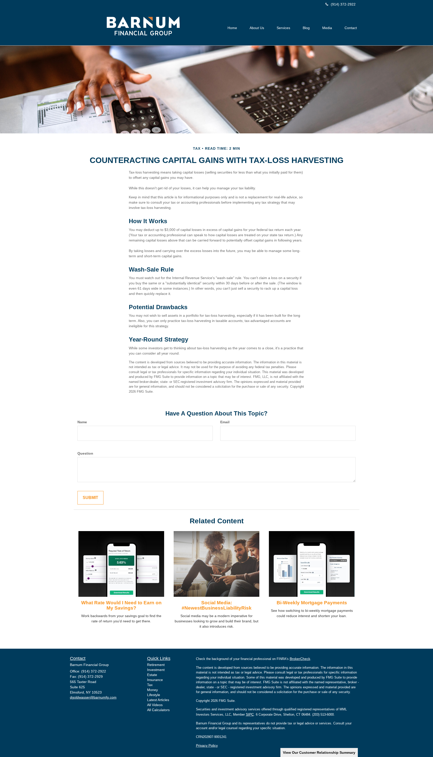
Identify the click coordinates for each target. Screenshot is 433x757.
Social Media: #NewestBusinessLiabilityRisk (217, 605)
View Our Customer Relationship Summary (319, 752)
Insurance (155, 680)
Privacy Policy (207, 745)
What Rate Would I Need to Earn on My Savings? (121, 605)
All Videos (155, 705)
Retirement (156, 665)
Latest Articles (158, 700)
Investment (156, 670)
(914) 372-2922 (343, 4)
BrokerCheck (300, 659)
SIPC (250, 714)
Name (82, 422)
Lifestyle (153, 695)
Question (85, 453)
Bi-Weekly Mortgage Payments (312, 602)
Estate (152, 675)
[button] (256, 27)
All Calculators (158, 710)
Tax (150, 685)
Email (225, 422)
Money (152, 690)
